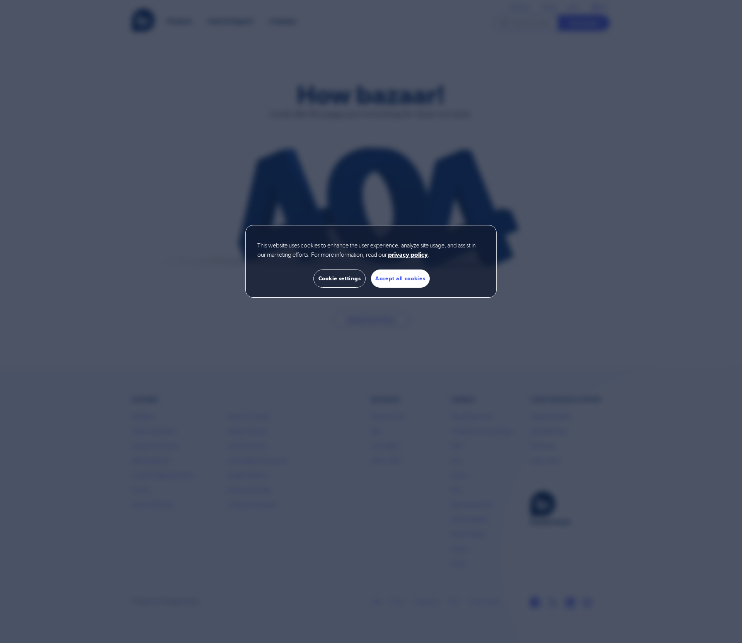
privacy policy (408, 255)
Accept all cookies (400, 278)
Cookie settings (339, 278)
